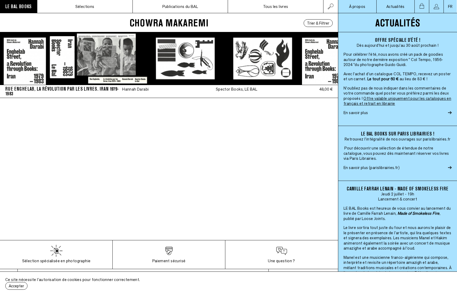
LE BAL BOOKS (18, 6)
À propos (357, 6)
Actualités (395, 6)
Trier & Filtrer (318, 23)
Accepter (16, 285)
